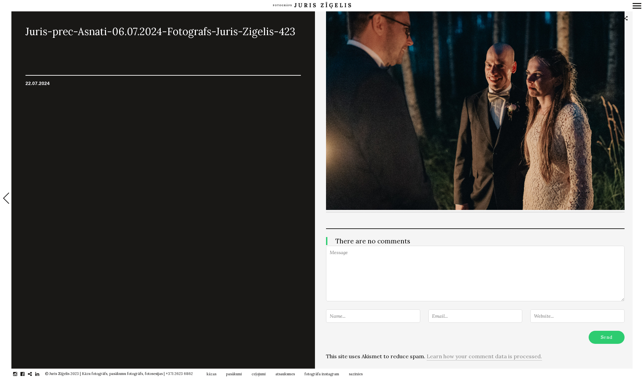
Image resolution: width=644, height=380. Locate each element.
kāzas (211, 374)
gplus (33, 374)
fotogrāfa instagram (322, 374)
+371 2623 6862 (179, 373)
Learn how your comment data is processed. (484, 356)
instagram (18, 374)
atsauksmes (285, 374)
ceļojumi (259, 374)
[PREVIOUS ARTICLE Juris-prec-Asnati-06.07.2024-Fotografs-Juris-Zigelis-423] (5, 199)
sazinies (356, 374)
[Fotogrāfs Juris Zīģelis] (312, 5)
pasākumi (234, 374)
